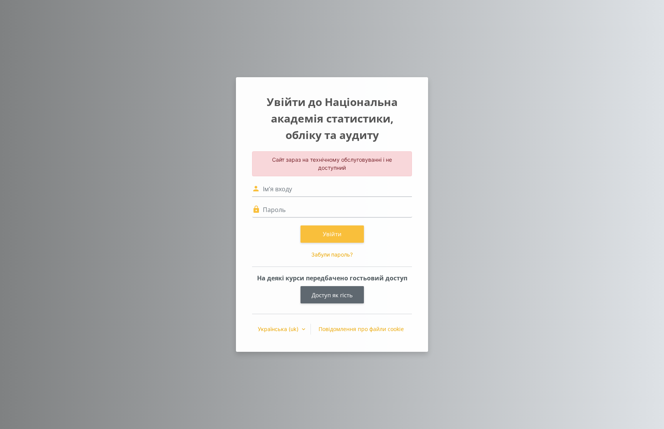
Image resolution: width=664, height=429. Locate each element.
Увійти (332, 234)
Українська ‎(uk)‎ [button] (279, 329)
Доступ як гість (332, 295)
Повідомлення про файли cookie (361, 329)
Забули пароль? (332, 254)
